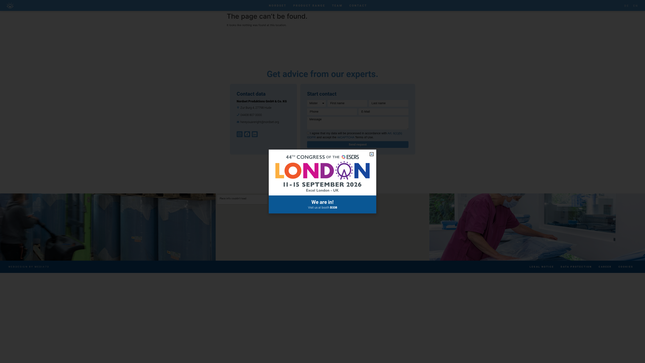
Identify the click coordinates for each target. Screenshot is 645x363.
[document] (322, 181)
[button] (371, 154)
